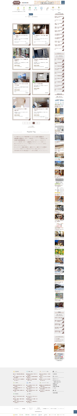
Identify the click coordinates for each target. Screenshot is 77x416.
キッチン (38, 149)
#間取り (46, 41)
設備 (57, 263)
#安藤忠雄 (35, 66)
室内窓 (31, 138)
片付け (45, 143)
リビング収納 (26, 148)
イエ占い (54, 387)
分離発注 (29, 143)
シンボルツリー (28, 140)
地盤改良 (21, 148)
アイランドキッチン (36, 138)
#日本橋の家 (38, 66)
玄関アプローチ (37, 140)
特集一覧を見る (59, 314)
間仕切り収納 (21, 136)
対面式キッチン (43, 141)
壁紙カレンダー (55, 383)
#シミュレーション (36, 41)
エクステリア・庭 (57, 113)
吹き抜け (26, 150)
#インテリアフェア (36, 116)
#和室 (34, 89)
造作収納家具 (17, 150)
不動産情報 (26, 136)
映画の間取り (19, 138)
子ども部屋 (35, 137)
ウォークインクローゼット (21, 145)
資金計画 (57, 192)
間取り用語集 (55, 392)
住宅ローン (27, 138)
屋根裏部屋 (21, 140)
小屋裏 (46, 138)
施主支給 (21, 150)
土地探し (36, 150)
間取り (17, 65)
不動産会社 (42, 138)
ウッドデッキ (38, 141)
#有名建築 (18, 66)
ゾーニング (43, 148)
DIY (30, 136)
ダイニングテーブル (25, 143)
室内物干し (32, 140)
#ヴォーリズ (15, 66)
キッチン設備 (31, 150)
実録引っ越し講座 (56, 386)
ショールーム (45, 150)
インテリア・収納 (57, 122)
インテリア (18, 143)
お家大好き (55, 374)
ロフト (44, 140)
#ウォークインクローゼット (17, 41)
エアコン (32, 149)
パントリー (34, 143)
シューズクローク (17, 148)
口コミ (34, 81)
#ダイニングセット (41, 116)
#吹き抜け (15, 116)
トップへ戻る (31, 126)
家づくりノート (55, 378)
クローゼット (41, 150)
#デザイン (43, 41)
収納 (16, 140)
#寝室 (25, 41)
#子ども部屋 (18, 116)
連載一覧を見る (59, 96)
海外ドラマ (32, 142)
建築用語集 (55, 384)
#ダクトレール (40, 41)
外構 (17, 136)
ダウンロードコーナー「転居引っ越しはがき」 (57, 381)
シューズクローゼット (39, 143)
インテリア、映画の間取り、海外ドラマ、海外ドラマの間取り (31, 147)
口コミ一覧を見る (59, 56)
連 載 (14, 33)
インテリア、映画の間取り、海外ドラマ (21, 141)
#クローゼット (23, 41)
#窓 (20, 116)
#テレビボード (45, 116)
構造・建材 (57, 157)
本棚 (41, 140)
